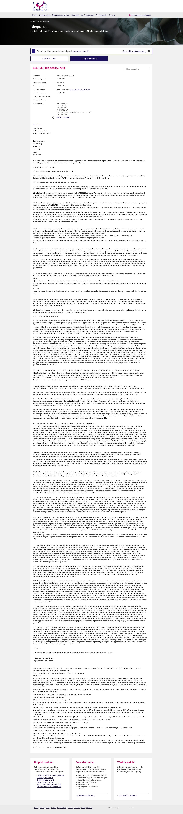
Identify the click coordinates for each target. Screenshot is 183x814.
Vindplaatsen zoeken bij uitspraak (49, 784)
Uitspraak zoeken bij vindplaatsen (49, 787)
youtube (148, 808)
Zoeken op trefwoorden (45, 778)
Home (34, 15)
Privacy (48, 808)
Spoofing (70, 808)
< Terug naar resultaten (89, 59)
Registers (75, 15)
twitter (135, 808)
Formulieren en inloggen (141, 15)
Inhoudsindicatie (39, 100)
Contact (112, 15)
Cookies (53, 808)
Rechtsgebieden (39, 93)
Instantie (36, 75)
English (36, 808)
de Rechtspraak (87, 15)
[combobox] (137, 68)
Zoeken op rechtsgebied (45, 782)
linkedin (145, 808)
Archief (83, 808)
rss (121, 808)
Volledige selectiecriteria (85, 795)
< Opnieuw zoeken (49, 59)
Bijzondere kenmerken (41, 96)
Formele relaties (39, 89)
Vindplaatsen (38, 103)
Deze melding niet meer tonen (133, 51)
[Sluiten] (149, 51)
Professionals (101, 15)
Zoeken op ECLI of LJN (45, 780)
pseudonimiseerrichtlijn (81, 51)
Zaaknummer (38, 86)
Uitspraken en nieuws (60, 15)
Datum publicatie (39, 82)
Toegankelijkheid (61, 808)
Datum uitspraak (39, 79)
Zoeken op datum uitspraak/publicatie (50, 775)
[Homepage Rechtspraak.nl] (39, 6)
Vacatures (77, 808)
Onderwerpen (44, 15)
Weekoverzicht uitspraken (128, 795)
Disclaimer (89, 808)
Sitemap (42, 808)
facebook (139, 808)
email (124, 808)
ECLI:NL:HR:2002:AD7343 (80, 89)
